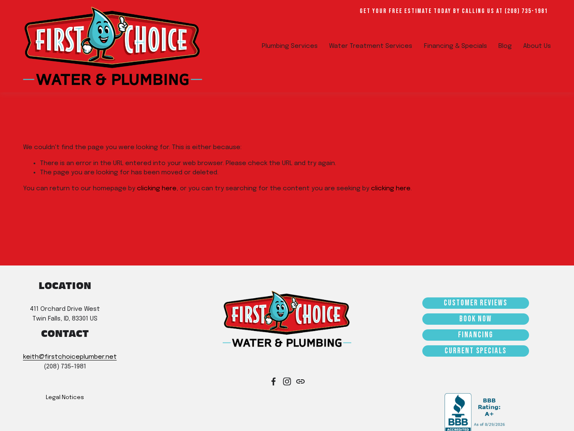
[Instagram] (287, 381)
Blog (505, 46)
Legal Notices (65, 397)
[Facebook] (273, 381)
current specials (476, 351)
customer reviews (476, 303)
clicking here (156, 188)
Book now (475, 319)
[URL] (300, 381)
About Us (537, 46)
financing (475, 335)
